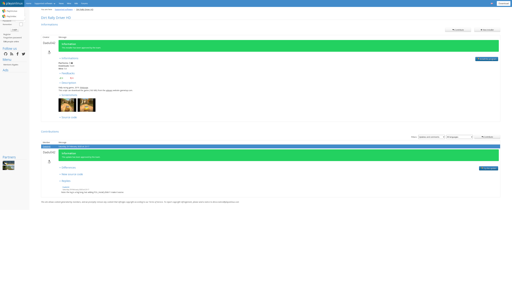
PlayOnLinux (12, 11)
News (61, 3)
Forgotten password (12, 37)
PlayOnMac (11, 16)
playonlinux (14, 3)
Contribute (459, 30)
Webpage (84, 87)
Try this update (489, 168)
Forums (84, 3)
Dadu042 (49, 43)
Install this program (487, 59)
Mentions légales (10, 64)
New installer (488, 30)
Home (28, 3)
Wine (69, 3)
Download (504, 3)
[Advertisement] (15, 114)
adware (109, 90)
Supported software (43, 3)
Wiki (76, 3)
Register (7, 34)
